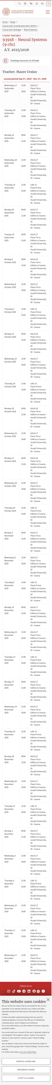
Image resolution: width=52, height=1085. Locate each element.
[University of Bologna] (18, 12)
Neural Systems (30, 29)
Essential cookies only (26, 1061)
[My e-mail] (42, 3)
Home (5, 22)
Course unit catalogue (11, 29)
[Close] (48, 1000)
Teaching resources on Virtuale (24, 60)
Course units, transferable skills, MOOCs (19, 26)
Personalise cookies (26, 1069)
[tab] (48, 4)
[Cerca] (20, 3)
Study (12, 22)
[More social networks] (43, 991)
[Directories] (25, 3)
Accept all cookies (26, 1078)
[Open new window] (8, 991)
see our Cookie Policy (28, 1052)
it (49, 3)
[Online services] (31, 3)
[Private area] (37, 3)
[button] (43, 12)
